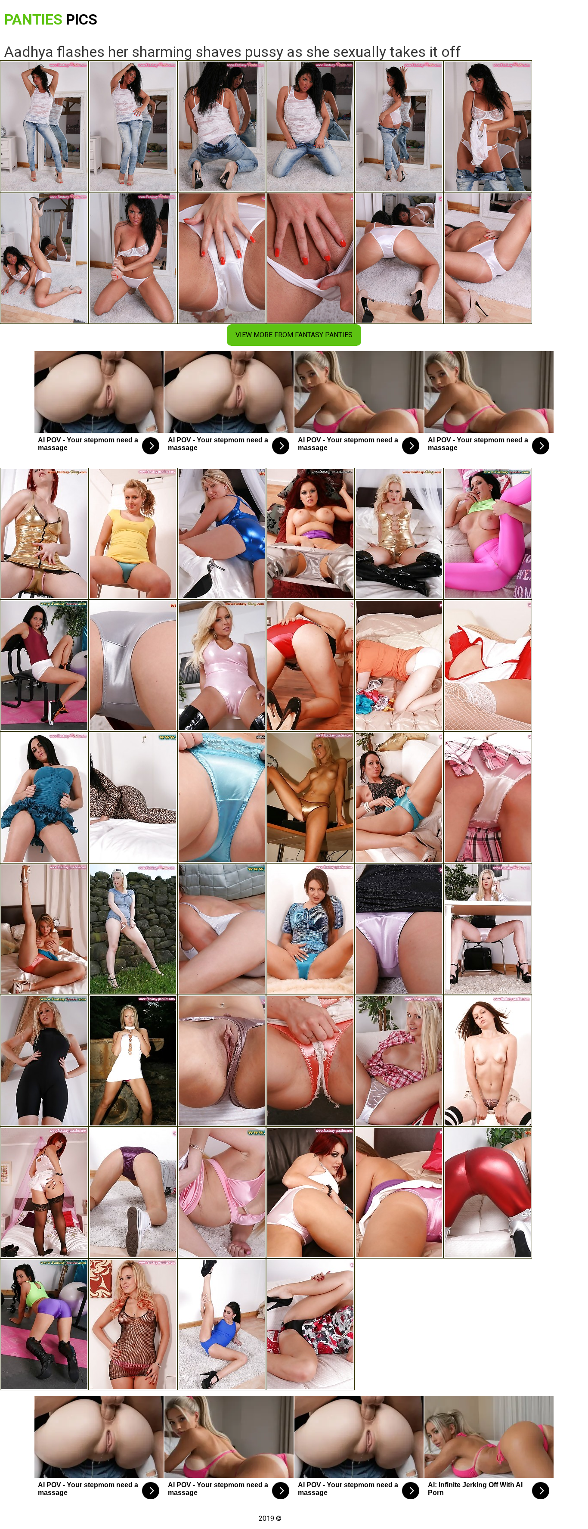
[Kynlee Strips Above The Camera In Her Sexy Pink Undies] (399, 1193)
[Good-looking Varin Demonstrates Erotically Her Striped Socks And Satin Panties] (487, 1061)
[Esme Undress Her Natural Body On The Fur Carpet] (310, 929)
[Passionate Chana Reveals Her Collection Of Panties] (399, 665)
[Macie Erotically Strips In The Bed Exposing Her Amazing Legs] (221, 797)
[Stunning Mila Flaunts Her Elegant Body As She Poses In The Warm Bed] (221, 534)
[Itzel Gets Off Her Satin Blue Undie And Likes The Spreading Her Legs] (399, 797)
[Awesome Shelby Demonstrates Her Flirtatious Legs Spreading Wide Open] (44, 1061)
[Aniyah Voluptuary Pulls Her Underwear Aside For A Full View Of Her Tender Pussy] (399, 534)
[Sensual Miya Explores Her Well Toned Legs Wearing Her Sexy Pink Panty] (399, 929)
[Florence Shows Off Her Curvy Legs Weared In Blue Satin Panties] (133, 534)
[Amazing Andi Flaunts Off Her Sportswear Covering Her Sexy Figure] (44, 665)
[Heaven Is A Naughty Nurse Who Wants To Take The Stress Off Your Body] (487, 665)
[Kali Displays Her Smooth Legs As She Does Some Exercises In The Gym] (310, 1061)
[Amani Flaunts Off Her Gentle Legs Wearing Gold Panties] (310, 797)
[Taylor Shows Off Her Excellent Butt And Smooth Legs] (487, 797)
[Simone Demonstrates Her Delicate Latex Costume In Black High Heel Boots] (221, 665)
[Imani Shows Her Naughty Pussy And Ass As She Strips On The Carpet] (221, 1324)
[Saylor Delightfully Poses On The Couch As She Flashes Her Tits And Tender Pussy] (221, 1061)
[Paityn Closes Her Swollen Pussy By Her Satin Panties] (310, 534)
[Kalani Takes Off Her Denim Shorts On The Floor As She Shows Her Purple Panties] (133, 1193)
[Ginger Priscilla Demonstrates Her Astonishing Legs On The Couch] (310, 1193)
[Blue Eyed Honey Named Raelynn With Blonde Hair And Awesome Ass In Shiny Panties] (133, 929)
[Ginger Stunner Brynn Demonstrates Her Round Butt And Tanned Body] (44, 1193)
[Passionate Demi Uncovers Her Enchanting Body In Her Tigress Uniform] (133, 797)
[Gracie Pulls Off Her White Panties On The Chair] (221, 1193)
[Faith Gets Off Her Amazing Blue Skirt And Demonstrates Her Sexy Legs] (44, 929)
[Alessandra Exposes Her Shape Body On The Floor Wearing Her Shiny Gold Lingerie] (44, 534)
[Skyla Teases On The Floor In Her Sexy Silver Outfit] (221, 929)
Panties (50, 19)
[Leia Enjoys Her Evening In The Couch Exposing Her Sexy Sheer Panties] (399, 1061)
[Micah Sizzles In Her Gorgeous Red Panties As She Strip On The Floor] (310, 665)
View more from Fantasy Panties (294, 335)
